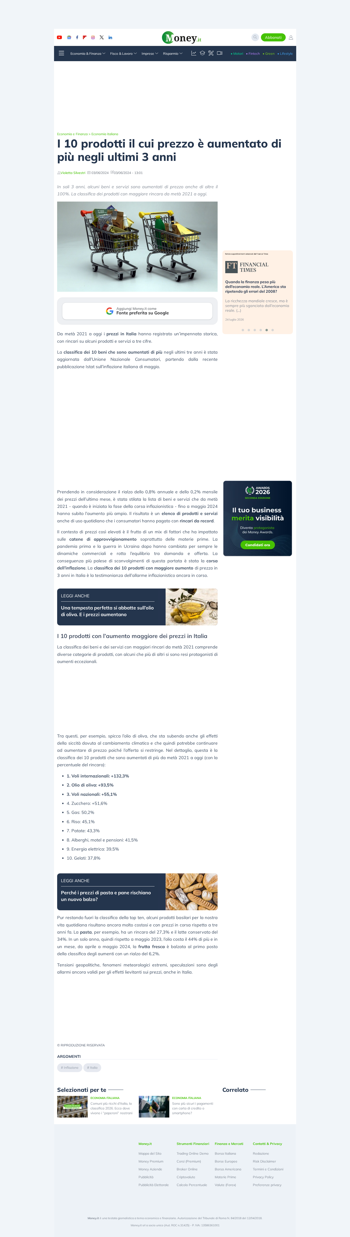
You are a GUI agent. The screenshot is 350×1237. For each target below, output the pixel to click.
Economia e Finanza (72, 134)
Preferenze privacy (267, 1185)
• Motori (237, 53)
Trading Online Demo (193, 1153)
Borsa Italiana (225, 1153)
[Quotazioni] (194, 53)
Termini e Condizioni (268, 1169)
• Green (269, 53)
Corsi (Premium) (189, 1161)
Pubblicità (146, 1177)
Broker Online (187, 1169)
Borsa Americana (228, 1169)
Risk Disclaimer (264, 1161)
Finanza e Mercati (229, 1144)
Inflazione (71, 1067)
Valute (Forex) (225, 1185)
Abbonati (273, 37)
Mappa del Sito (150, 1153)
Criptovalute (186, 1177)
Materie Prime (225, 1177)
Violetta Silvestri (72, 173)
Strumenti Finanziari (193, 1144)
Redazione (261, 1153)
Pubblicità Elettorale (154, 1185)
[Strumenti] (211, 53)
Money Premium (151, 1161)
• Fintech (253, 53)
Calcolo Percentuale (192, 1185)
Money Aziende (150, 1169)
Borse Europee (226, 1161)
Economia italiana (104, 134)
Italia (93, 1067)
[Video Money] (219, 53)
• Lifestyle (285, 53)
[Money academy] (202, 53)
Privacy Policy (263, 1177)
